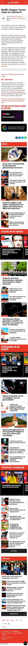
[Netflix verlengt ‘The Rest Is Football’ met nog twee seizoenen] (4, 587)
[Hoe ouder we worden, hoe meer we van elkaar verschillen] (5, 295)
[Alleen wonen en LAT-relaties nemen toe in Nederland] (5, 287)
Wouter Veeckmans (17, 16)
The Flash (4, 64)
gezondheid (5, 160)
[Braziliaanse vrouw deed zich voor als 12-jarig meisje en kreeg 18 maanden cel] (5, 532)
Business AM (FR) (17, 633)
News (3, 620)
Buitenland (5, 275)
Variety (3, 43)
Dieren (3, 529)
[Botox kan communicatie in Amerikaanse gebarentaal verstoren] (14, 148)
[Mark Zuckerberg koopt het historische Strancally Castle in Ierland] (12, 236)
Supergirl (14, 64)
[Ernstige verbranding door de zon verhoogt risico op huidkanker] (5, 328)
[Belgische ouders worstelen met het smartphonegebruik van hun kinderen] (5, 498)
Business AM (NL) (6, 633)
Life (3, 218)
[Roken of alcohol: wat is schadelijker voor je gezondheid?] (14, 380)
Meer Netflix (18, 614)
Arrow (21, 35)
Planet (12, 620)
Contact (4, 639)
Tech (16, 620)
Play (3, 184)
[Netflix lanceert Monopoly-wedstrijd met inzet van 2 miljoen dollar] (4, 593)
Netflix (4, 364)
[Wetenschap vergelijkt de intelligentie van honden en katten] (5, 523)
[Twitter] (6, 623)
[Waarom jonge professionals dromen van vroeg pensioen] (5, 507)
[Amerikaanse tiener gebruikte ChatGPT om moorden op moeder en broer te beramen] (14, 303)
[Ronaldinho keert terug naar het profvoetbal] (12, 472)
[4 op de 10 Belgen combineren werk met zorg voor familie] (5, 336)
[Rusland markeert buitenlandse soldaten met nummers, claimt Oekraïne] (14, 262)
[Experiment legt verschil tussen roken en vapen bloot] (5, 515)
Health (3, 301)
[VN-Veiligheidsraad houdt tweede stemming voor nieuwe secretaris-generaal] (5, 540)
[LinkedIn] (8, 623)
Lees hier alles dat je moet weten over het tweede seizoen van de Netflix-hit (13, 100)
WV (3, 18)
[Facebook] (3, 623)
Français (4, 627)
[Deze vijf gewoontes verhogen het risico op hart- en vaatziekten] (5, 171)
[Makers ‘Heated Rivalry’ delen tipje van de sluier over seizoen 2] (5, 220)
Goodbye (4, 634)
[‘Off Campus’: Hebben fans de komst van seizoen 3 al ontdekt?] (5, 179)
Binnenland (5, 341)
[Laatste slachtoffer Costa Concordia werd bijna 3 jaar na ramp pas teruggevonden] (4, 599)
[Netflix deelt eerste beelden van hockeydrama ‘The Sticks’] (12, 354)
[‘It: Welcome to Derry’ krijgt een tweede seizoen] (5, 439)
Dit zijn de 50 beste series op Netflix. (13, 107)
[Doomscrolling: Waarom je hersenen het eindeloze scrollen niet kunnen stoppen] (5, 212)
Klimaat (4, 199)
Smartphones (5, 505)
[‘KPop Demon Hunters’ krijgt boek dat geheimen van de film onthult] (4, 581)
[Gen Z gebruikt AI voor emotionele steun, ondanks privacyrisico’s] (5, 455)
